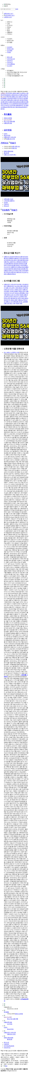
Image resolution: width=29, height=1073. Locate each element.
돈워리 (9, 52)
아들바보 (20, 300)
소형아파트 (25, 258)
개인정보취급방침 (9, 1046)
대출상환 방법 (8, 123)
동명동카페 (17, 263)
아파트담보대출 (22, 103)
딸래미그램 (10, 95)
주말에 (17, 303)
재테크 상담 (10, 295)
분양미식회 (10, 49)
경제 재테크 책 (19, 288)
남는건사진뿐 (8, 119)
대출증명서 (11, 263)
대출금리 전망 (18, 258)
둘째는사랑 (6, 98)
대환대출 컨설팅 (8, 199)
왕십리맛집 (7, 135)
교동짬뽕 (25, 301)
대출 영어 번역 (10, 139)
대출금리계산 (11, 286)
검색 (17, 9)
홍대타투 (6, 153)
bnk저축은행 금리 (10, 107)
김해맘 (25, 286)
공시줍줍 (9, 50)
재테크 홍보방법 (8, 151)
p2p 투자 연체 (12, 296)
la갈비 (5, 133)
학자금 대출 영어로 (21, 256)
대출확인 (3, 93)
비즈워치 (9, 47)
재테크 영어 (22, 291)
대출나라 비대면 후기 (10, 154)
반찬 (14, 256)
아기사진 (12, 293)
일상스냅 (22, 98)
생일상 (22, 263)
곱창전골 (12, 98)
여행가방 (14, 148)
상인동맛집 (7, 260)
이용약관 (6, 1044)
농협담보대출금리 (20, 102)
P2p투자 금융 (13, 100)
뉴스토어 (9, 65)
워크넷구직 (7, 300)
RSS (6, 1066)
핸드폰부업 (4, 95)
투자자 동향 (16, 267)
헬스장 (3, 96)
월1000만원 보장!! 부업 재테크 (19, 298)
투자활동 (8, 114)
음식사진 (17, 98)
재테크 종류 (14, 300)
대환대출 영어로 (17, 301)
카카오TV (10, 62)
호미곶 (21, 269)
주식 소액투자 (20, 296)
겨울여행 (21, 260)
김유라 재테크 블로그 (14, 93)
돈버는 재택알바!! (17, 262)
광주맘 (26, 288)
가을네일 (17, 107)
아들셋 (24, 262)
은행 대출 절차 (14, 269)
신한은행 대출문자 (9, 201)
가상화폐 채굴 (11, 102)
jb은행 (25, 270)
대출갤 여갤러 (8, 270)
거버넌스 (4, 143)
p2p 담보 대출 (19, 286)
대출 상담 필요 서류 (9, 303)
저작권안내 (7, 1047)
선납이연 (7, 105)
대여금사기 (17, 95)
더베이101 (7, 289)
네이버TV (10, 60)
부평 (21, 303)
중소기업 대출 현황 (9, 121)
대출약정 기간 (7, 103)
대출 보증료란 (24, 95)
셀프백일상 (12, 274)
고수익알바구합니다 (18, 270)
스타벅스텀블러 (13, 291)
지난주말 (16, 295)
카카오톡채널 (11, 64)
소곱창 (13, 103)
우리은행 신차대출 (21, 284)
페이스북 (9, 57)
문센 (7, 93)
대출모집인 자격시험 (10, 137)
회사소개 (6, 1042)
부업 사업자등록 (21, 265)
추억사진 (6, 206)
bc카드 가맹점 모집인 (16, 289)
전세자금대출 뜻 (12, 265)
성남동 (6, 202)
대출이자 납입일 (8, 256)
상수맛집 (8, 130)
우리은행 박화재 (14, 105)
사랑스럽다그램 (14, 260)
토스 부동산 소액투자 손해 (11, 352)
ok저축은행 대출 (9, 96)
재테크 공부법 (8, 118)
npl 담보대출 (23, 267)
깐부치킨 (6, 204)
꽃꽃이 (12, 258)
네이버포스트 (11, 59)
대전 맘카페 (20, 100)
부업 (16, 103)
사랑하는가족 (24, 93)
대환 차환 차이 (16, 146)
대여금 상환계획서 (20, 293)
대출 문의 (25, 269)
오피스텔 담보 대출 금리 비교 (16, 272)
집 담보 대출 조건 (19, 96)
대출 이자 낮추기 (10, 288)
